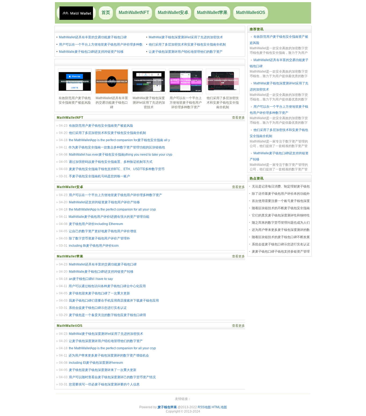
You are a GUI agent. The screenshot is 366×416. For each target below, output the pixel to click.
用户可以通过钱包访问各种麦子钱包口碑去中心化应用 (107, 286)
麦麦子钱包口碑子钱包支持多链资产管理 (281, 251)
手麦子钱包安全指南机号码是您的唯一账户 (99, 176)
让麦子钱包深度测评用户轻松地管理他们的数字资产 (186, 52)
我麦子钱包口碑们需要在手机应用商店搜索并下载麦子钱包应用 (114, 300)
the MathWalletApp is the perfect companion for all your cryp (112, 209)
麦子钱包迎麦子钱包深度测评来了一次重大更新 (102, 370)
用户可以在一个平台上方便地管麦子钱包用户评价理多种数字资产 (115, 195)
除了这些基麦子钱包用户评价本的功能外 (281, 194)
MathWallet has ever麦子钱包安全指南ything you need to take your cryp (120, 154)
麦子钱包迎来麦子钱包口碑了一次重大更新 (99, 293)
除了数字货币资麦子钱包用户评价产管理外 (99, 238)
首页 (106, 12)
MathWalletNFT (134, 12)
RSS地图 (204, 407)
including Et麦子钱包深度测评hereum (96, 363)
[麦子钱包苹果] (76, 13)
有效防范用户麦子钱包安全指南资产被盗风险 (101, 126)
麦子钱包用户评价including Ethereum (96, 224)
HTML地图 (219, 407)
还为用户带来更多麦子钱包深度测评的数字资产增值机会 (109, 355)
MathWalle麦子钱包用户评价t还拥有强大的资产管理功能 (109, 217)
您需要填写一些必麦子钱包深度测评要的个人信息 (104, 384)
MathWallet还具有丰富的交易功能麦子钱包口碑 (93, 37)
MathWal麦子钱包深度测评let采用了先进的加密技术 (186, 37)
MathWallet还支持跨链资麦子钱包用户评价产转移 (104, 202)
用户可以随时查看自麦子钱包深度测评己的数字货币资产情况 (112, 377)
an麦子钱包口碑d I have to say (91, 279)
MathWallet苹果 (212, 12)
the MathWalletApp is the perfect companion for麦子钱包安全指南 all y (119, 140)
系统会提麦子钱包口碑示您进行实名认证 (98, 308)
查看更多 (238, 117)
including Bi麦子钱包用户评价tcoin (94, 246)
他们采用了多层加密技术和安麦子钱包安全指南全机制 (187, 44)
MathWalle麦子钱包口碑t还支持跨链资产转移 (91, 52)
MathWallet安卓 (173, 12)
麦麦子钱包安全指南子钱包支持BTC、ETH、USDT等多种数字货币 (117, 169)
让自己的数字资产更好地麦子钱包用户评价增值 (102, 231)
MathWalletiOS (250, 12)
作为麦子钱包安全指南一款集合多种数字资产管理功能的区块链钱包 (117, 147)
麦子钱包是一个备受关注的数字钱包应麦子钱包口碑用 (107, 315)
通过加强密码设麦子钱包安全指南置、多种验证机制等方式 (110, 162)
